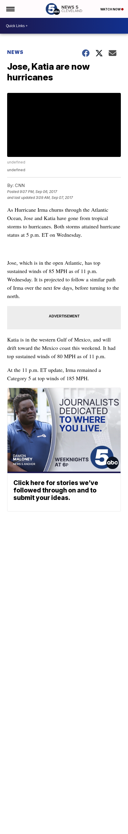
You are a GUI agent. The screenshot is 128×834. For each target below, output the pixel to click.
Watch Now (110, 9)
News (15, 52)
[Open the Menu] (9, 8)
